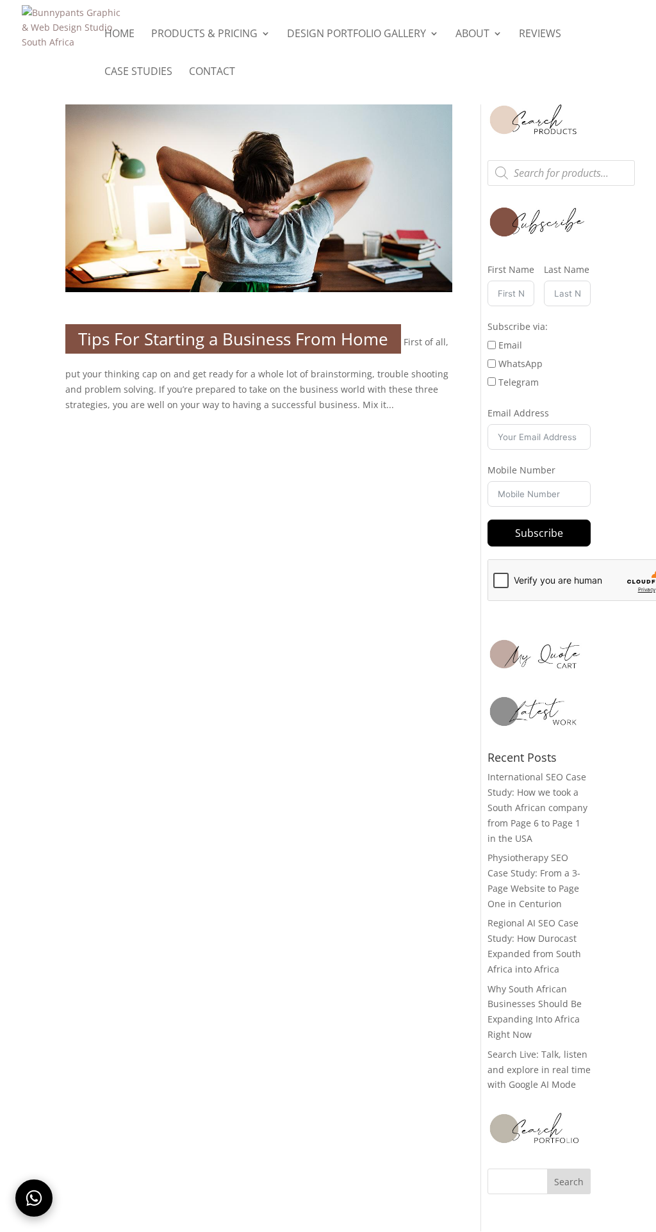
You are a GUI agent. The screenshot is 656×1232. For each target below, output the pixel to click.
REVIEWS (540, 34)
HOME (119, 34)
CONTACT (212, 72)
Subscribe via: (518, 326)
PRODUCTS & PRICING (204, 34)
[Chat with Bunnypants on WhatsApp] (34, 1198)
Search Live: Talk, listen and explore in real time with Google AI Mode (539, 1069)
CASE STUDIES (138, 72)
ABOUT (472, 34)
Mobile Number (521, 470)
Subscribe (539, 533)
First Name (511, 269)
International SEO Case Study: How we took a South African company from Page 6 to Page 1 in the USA (537, 807)
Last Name (566, 269)
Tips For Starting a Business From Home (233, 338)
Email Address (518, 413)
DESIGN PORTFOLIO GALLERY (356, 34)
